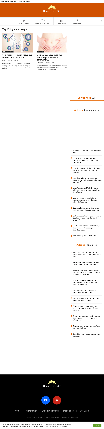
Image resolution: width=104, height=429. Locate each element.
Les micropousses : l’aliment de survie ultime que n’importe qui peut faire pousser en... (86, 170)
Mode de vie (62, 24)
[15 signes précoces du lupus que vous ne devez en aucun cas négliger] (17, 42)
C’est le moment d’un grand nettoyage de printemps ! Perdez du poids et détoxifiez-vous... (86, 228)
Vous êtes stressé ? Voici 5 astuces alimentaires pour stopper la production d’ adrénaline (87, 190)
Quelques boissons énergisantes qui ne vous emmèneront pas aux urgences (87, 209)
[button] (101, 21)
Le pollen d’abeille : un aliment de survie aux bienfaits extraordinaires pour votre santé (87, 180)
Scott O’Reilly (6, 60)
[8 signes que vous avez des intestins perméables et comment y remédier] (52, 42)
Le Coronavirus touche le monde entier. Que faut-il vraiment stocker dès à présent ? (87, 218)
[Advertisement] (86, 62)
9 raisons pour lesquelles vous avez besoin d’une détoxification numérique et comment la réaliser (86, 272)
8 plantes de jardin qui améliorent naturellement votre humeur (85, 291)
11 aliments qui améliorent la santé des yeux (87, 151)
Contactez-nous (25, 1)
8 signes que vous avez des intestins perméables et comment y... (49, 57)
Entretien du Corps (42, 24)
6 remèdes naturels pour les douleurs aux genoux (86, 335)
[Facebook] (101, 1)
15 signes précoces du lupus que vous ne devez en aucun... (17, 56)
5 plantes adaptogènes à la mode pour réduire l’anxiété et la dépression (87, 299)
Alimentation (24, 24)
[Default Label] (58, 400)
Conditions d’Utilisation (53, 417)
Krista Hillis (40, 62)
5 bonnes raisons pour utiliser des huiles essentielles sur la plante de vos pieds (87, 255)
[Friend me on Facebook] (46, 400)
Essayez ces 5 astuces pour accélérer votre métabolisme (86, 327)
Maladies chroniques (8, 51)
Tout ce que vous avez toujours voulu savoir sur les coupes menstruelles (86, 263)
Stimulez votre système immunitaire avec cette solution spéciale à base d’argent (85, 308)
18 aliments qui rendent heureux (84, 236)
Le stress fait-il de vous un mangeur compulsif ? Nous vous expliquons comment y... (85, 160)
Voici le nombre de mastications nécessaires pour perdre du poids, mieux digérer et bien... (85, 200)
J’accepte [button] (97, 425)
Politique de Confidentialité (70, 417)
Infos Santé (77, 24)
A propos (40, 417)
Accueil (18, 411)
